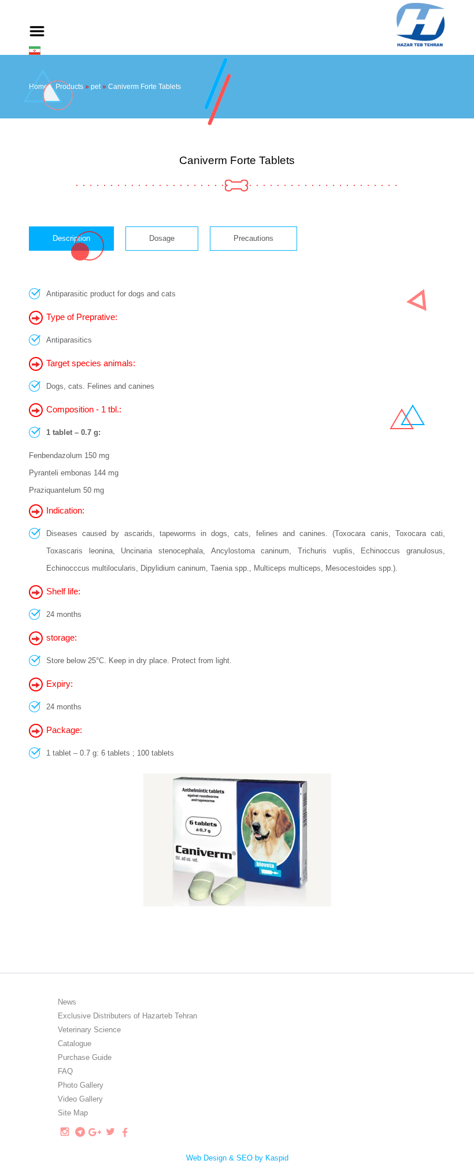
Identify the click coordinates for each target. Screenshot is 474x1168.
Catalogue (74, 1043)
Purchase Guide (85, 1057)
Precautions (253, 238)
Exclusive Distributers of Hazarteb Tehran (127, 1015)
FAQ (65, 1071)
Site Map (73, 1113)
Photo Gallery (80, 1085)
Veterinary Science (89, 1029)
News (67, 1002)
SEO (244, 1158)
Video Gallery (80, 1099)
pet (96, 87)
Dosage (162, 238)
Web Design (206, 1158)
